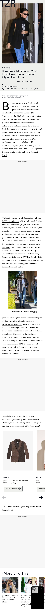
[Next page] (41, 497)
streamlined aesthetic (12, 324)
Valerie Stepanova (11, 87)
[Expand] (34, 588)
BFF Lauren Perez (10, 221)
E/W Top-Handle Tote (32, 257)
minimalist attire (30, 327)
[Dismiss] (41, 588)
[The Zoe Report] (7, 3)
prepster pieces (19, 109)
